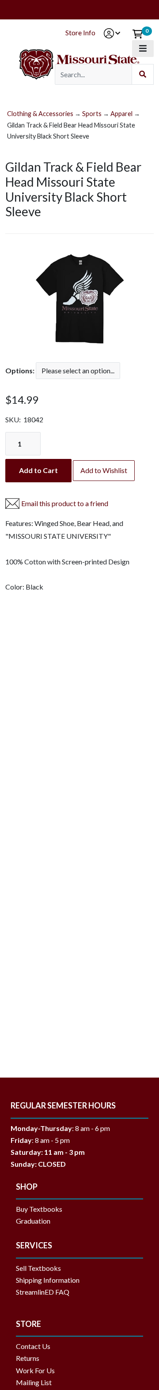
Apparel (121, 113)
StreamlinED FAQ (42, 1292)
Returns (27, 1358)
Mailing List (34, 1382)
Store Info (80, 32)
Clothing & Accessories (40, 113)
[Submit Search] (143, 74)
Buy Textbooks (39, 1209)
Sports (92, 113)
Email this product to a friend (64, 503)
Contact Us (33, 1346)
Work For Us (35, 1370)
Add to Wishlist (103, 470)
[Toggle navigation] (143, 48)
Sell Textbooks (38, 1268)
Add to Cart (38, 470)
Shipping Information (48, 1280)
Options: (19, 370)
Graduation (36, 1221)
